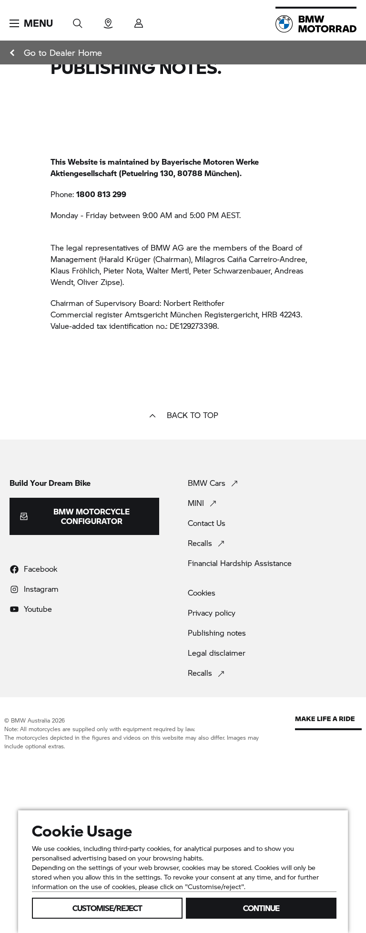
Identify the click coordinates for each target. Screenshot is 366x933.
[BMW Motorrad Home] (315, 23)
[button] (31, 23)
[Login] (138, 20)
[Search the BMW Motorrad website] (77, 20)
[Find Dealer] (108, 20)
